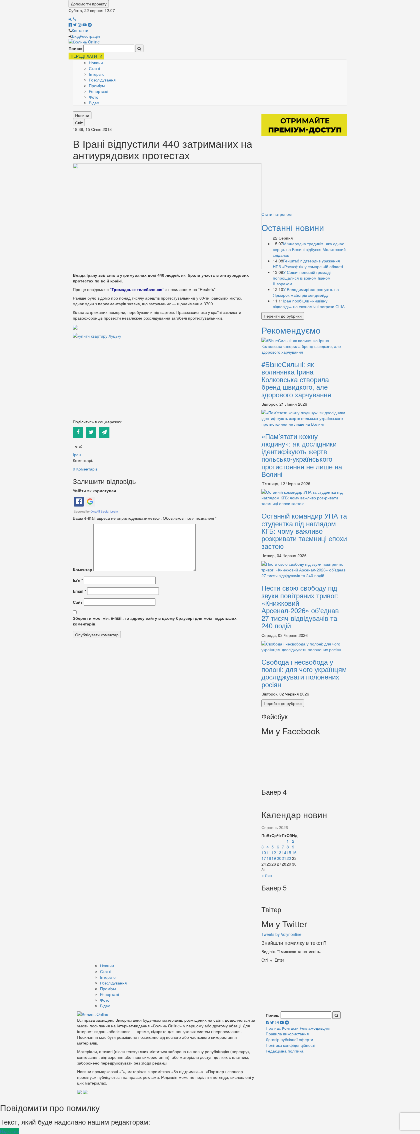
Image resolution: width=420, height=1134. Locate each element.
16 (294, 852)
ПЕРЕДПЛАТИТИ (86, 56)
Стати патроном (276, 214)
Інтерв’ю (97, 74)
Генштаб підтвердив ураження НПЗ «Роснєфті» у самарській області (308, 263)
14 (284, 852)
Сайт (78, 602)
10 (263, 852)
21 (284, 858)
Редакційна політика (284, 1051)
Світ (79, 122)
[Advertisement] (163, 379)
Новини (96, 62)
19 (273, 858)
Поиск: (75, 48)
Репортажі (98, 91)
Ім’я (78, 580)
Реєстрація (90, 36)
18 (269, 858)
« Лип (266, 875)
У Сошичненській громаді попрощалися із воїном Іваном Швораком (302, 277)
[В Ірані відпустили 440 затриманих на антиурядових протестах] (167, 215)
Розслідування (102, 80)
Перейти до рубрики (283, 316)
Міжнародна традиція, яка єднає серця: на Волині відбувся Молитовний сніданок (309, 249)
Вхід (76, 36)
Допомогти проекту (89, 4)
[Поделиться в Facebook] (79, 432)
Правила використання (287, 1034)
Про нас (273, 1028)
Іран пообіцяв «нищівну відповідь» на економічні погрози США (309, 303)
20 (279, 858)
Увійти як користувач (94, 490)
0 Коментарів (85, 469)
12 (273, 852)
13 (279, 852)
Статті (94, 68)
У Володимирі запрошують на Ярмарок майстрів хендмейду (306, 292)
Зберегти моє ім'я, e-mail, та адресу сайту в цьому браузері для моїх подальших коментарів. (155, 621)
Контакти (80, 30)
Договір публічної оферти (289, 1039)
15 (289, 852)
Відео (94, 102)
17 (263, 858)
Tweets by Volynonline (281, 934)
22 (289, 858)
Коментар (82, 569)
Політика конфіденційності (290, 1045)
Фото (93, 97)
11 (269, 852)
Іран (77, 454)
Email (79, 591)
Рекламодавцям (315, 1028)
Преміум (97, 85)
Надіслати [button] (9, 1131)
